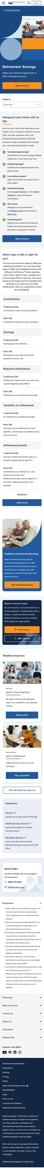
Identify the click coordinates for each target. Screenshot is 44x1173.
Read (22, 715)
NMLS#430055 (8, 1090)
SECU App (11, 214)
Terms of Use (7, 1099)
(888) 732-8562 (24, 638)
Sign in (36, 3)
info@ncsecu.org (16, 887)
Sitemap (5, 1072)
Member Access (17, 211)
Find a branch (24, 630)
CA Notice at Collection (12, 1103)
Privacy (5, 1077)
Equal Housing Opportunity (13, 1086)
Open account (22, 85)
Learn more (22, 502)
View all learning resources (22, 790)
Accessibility (7, 1068)
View (22, 775)
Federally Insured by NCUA (13, 1108)
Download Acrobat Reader (14, 1063)
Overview (8, 104)
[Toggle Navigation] (3, 3)
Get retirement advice (22, 585)
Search (29, 3)
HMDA (5, 1081)
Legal (4, 1094)
